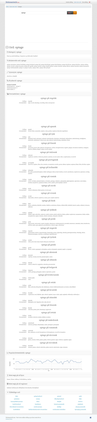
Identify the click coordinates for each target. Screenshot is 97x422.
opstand (59, 396)
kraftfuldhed (16, 409)
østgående (80, 404)
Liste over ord (77, 2)
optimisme (16, 399)
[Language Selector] (89, 2)
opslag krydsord (38, 396)
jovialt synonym (38, 407)
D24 (7, 6)
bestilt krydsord (17, 404)
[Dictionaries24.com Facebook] (90, 417)
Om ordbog (85, 2)
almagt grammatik (80, 407)
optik (80, 396)
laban (37, 401)
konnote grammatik (59, 404)
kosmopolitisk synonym (17, 401)
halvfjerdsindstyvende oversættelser (38, 409)
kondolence (38, 404)
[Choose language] (70, 12)
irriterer (80, 401)
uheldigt (59, 407)
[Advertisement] (48, 29)
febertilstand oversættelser (17, 407)
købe (16, 396)
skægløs (59, 401)
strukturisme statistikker (59, 409)
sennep (38, 399)
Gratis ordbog (69, 2)
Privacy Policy (9, 419)
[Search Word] (75, 12)
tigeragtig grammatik (80, 409)
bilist (80, 399)
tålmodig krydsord (59, 399)
